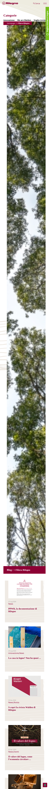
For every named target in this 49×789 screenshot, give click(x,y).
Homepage (11, 23)
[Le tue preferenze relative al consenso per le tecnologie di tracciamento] (45, 785)
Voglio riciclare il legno (47, 21)
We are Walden (24, 20)
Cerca (37, 3)
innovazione (9, 20)
